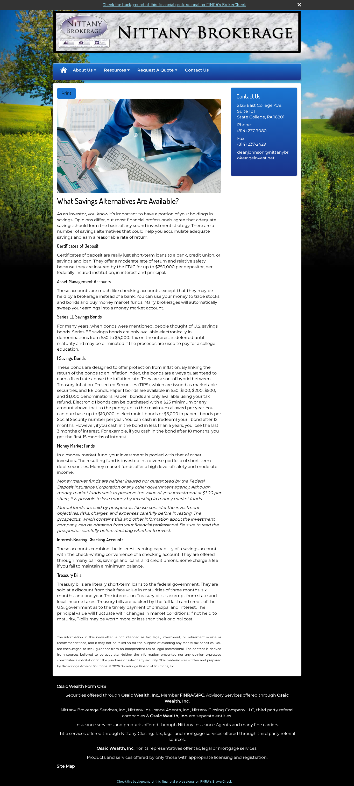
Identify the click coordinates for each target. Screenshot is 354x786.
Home (63, 70)
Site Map (66, 766)
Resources (115, 70)
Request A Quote (155, 70)
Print (66, 93)
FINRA (186, 695)
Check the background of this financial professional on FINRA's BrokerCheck (174, 4)
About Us (83, 70)
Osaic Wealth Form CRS (81, 686)
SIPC (199, 695)
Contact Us (197, 70)
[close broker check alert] (299, 5)
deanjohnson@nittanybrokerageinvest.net (262, 155)
